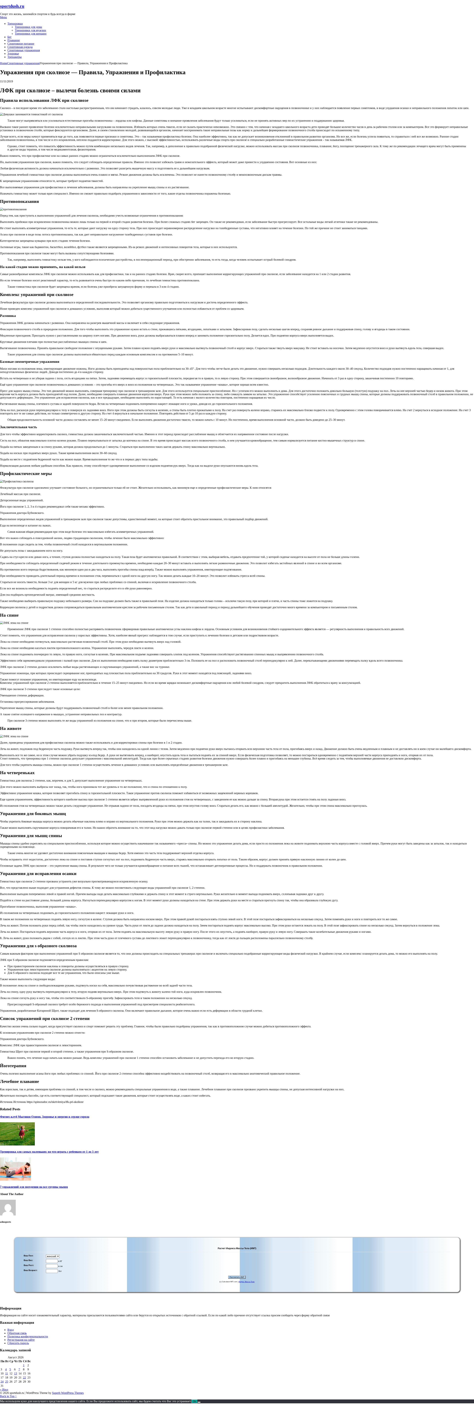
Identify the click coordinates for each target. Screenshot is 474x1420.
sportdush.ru (12, 6)
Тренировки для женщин (30, 33)
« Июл (4, 1389)
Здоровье (13, 53)
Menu (3, 17)
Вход (10, 1329)
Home (3, 63)
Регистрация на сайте (21, 1339)
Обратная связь (17, 1333)
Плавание (13, 40)
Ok (194, 1401)
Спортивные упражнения (23, 50)
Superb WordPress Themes (68, 1392)
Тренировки (15, 23)
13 (15, 1373)
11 (6, 1373)
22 (24, 1377)
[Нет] (199, 1402)
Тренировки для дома (28, 27)
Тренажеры (14, 56)
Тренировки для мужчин (30, 30)
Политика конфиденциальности (27, 1336)
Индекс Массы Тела (246, 1282)
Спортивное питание (20, 43)
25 (6, 1381)
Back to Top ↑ (8, 1396)
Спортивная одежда (20, 46)
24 (2, 1381)
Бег (9, 37)
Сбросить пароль (18, 1343)
